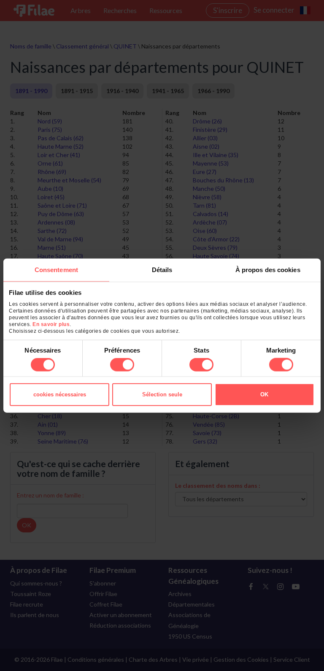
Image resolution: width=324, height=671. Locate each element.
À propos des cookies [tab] (267, 269)
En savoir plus (51, 324)
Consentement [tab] (56, 269)
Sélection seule (162, 394)
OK (264, 394)
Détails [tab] (162, 269)
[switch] (122, 365)
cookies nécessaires (59, 394)
